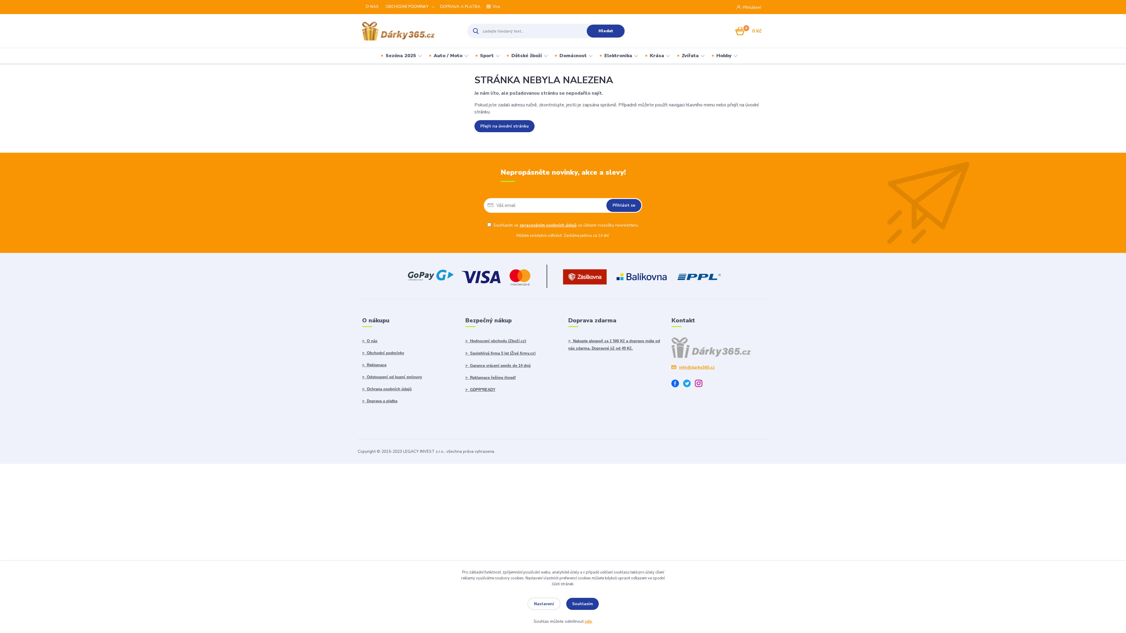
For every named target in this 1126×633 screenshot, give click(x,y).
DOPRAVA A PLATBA (460, 6)
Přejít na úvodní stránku (504, 126)
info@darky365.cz (697, 367)
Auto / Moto (448, 55)
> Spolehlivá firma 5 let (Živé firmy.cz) (500, 353)
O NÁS (372, 6)
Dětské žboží (526, 55)
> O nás (369, 341)
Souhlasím (582, 604)
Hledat (605, 31)
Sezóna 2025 (401, 55)
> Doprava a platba (379, 401)
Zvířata (690, 55)
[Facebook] (677, 384)
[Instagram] (701, 384)
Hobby (724, 55)
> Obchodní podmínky (383, 353)
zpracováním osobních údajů (548, 225)
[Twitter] (689, 384)
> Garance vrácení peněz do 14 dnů (498, 365)
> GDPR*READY (480, 389)
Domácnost (573, 55)
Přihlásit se (624, 205)
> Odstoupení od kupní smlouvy (392, 377)
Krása (657, 55)
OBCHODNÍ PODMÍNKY (407, 6)
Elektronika (618, 55)
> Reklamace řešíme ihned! (490, 377)
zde (588, 621)
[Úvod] (409, 31)
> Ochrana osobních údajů (387, 389)
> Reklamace (374, 365)
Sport (487, 55)
